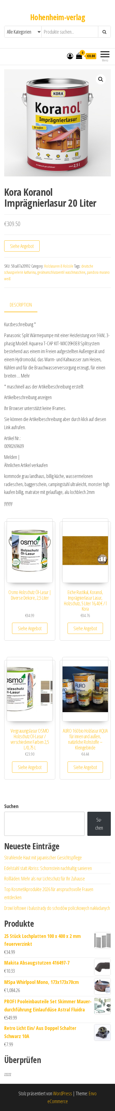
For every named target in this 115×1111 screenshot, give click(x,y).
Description (21, 304)
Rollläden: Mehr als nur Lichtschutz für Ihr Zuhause (44, 878)
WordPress (62, 1093)
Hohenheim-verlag (57, 17)
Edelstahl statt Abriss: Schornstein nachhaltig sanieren (48, 868)
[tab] (25, 305)
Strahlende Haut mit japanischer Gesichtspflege (43, 857)
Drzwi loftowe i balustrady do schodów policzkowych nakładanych (57, 908)
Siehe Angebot (22, 246)
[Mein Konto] (70, 56)
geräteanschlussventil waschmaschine (61, 272)
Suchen (11, 806)
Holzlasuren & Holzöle (58, 266)
